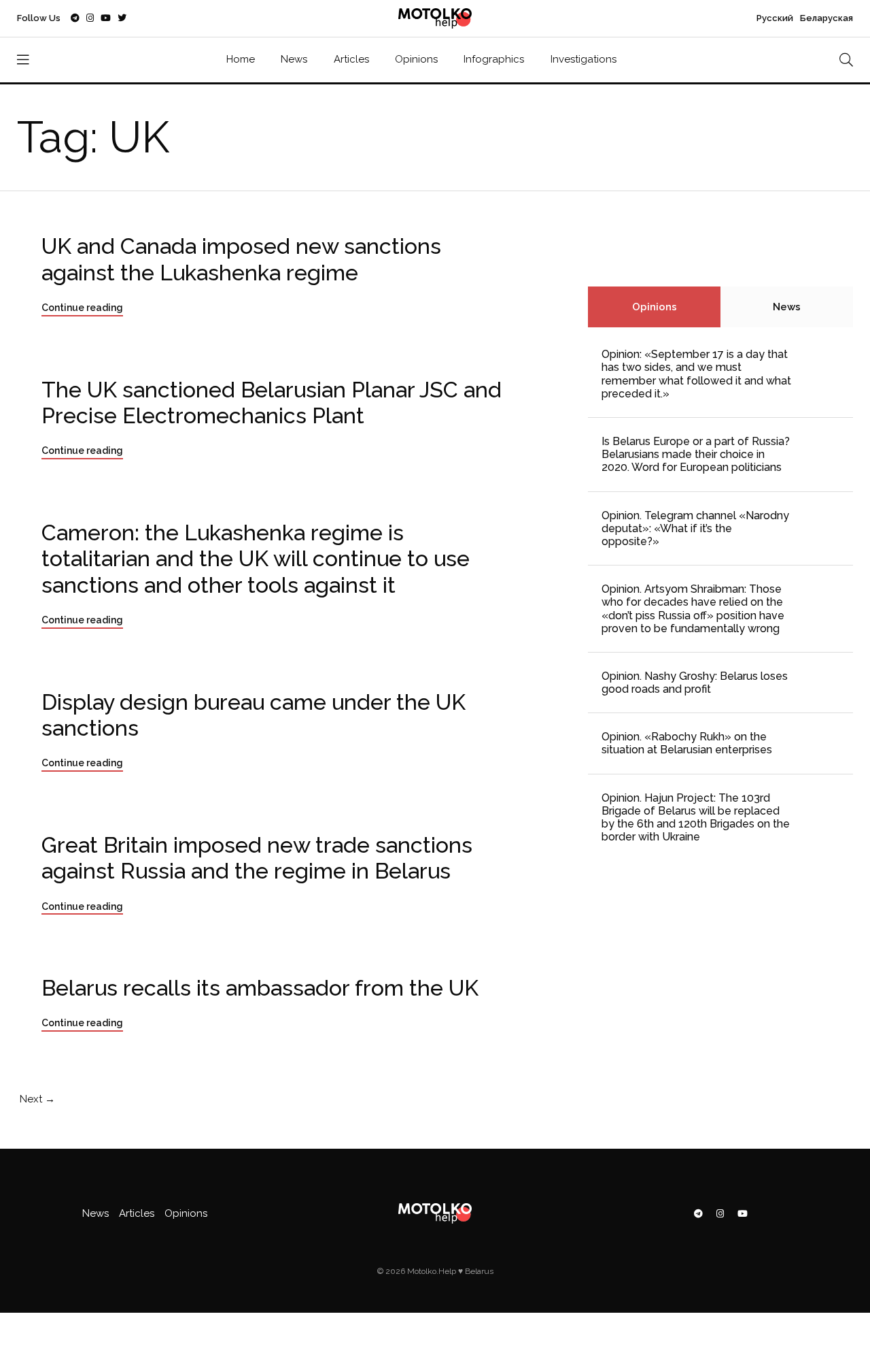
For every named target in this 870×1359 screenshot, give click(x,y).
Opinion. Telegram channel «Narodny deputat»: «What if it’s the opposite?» (695, 528)
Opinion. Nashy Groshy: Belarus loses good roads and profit (695, 682)
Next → (36, 1099)
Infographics (494, 59)
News (294, 59)
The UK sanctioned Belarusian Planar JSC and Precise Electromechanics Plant (271, 402)
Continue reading (82, 307)
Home (240, 59)
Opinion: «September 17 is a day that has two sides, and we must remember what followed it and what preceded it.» (696, 374)
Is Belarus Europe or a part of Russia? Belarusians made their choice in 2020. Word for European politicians (696, 454)
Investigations (583, 59)
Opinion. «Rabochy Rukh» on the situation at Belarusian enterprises (687, 743)
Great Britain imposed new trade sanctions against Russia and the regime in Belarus (256, 857)
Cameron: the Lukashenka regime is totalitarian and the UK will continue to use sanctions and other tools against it (255, 558)
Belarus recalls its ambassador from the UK (259, 987)
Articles (351, 59)
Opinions (416, 59)
